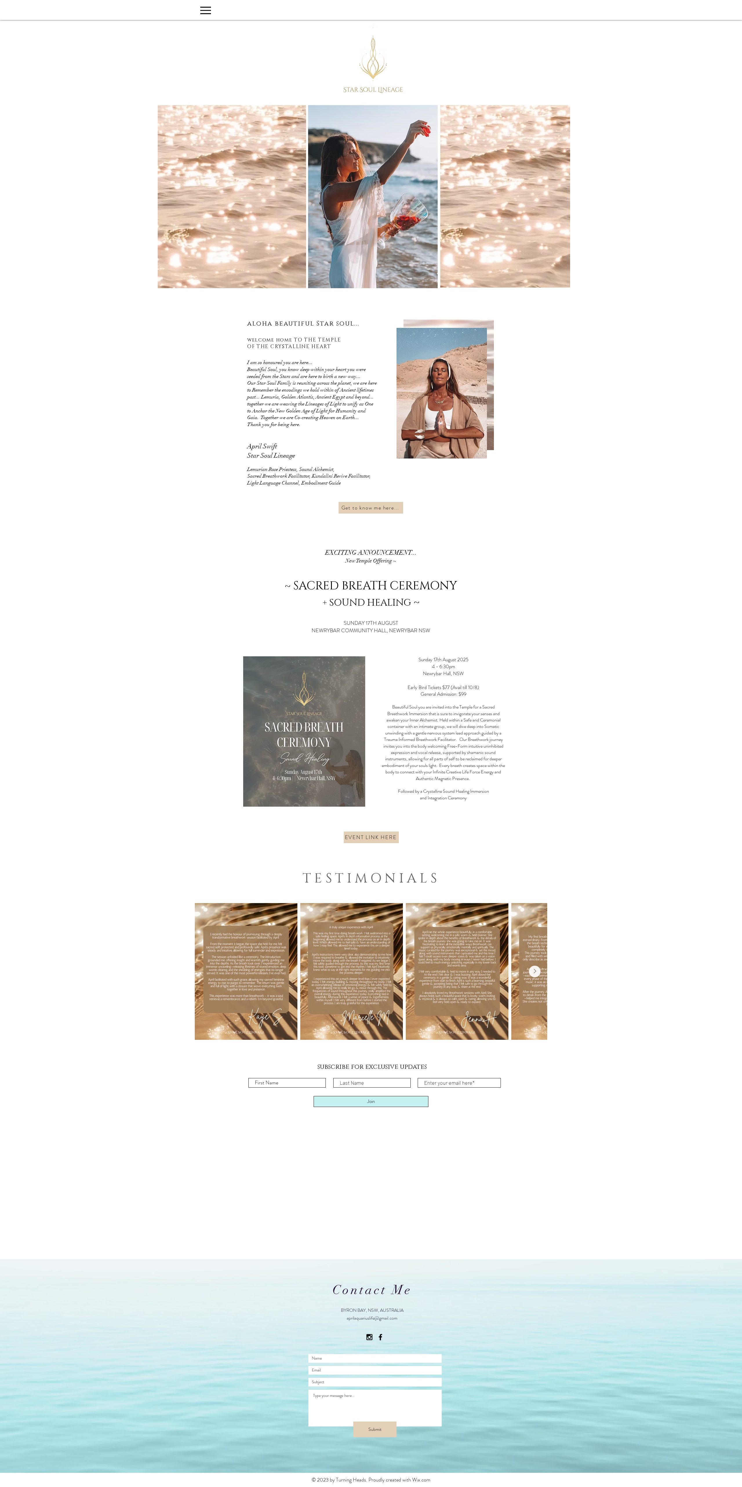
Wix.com (421, 1480)
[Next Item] (535, 971)
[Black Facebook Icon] (380, 1337)
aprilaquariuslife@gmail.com (372, 1318)
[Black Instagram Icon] (369, 1337)
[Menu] (205, 10)
